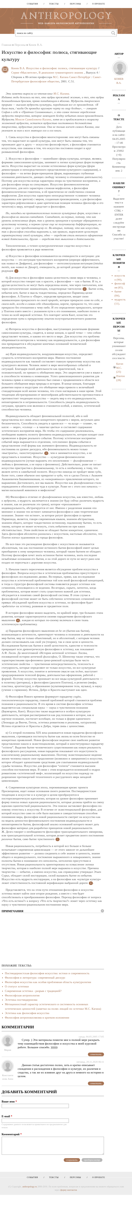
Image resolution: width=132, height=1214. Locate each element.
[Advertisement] (53, 938)
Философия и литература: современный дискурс (35, 977)
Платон (120, 376)
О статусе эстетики (17, 986)
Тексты (52, 4)
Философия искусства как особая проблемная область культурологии (48, 982)
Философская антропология (22, 995)
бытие (118, 291)
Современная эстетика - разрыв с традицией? (33, 991)
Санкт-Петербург (79, 77)
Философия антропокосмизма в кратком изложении (37, 1017)
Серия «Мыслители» (24, 72)
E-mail (7, 1116)
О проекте (97, 4)
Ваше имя (9, 1101)
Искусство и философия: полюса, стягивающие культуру (61, 68)
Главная (6, 44)
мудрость (120, 299)
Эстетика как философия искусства (27, 1013)
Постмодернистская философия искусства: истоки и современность (47, 973)
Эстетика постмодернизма (21, 999)
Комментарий (12, 1134)
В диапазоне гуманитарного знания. (61, 72)
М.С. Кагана (60, 77)
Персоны (74, 4)
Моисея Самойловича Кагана (33, 119)
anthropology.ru (29, 1186)
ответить (96, 1054)
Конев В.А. (36, 44)
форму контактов (68, 1190)
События (32, 4)
